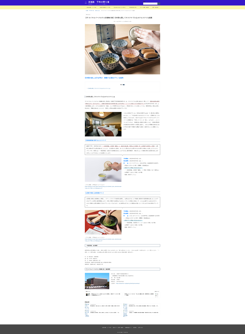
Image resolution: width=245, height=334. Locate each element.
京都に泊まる (88, 14)
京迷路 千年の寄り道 (98, 2)
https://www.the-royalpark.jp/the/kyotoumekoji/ (128, 283)
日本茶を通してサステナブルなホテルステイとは (99, 88)
